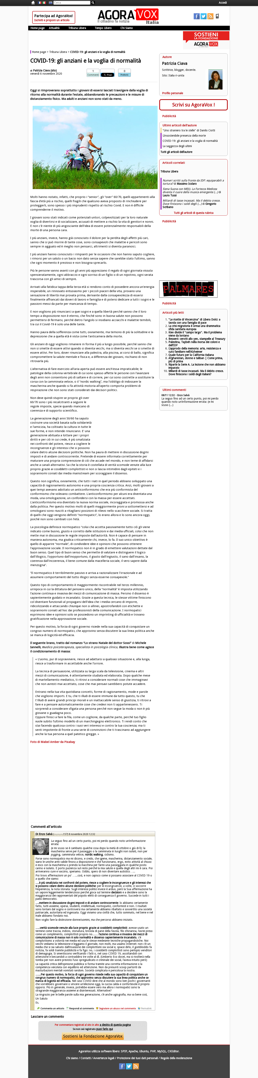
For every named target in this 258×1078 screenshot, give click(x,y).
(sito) (54, 70)
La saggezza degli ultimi (177, 146)
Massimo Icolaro (187, 183)
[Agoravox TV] (49, 2)
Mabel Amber (50, 742)
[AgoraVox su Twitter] (204, 18)
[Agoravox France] (40, 2)
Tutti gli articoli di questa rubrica (193, 212)
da (61, 742)
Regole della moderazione (176, 1058)
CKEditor (173, 1051)
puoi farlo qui (104, 1029)
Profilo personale (172, 93)
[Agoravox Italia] (44, 2)
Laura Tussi (170, 195)
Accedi (223, 2)
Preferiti (124, 75)
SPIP (124, 1051)
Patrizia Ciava (42, 70)
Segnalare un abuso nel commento (117, 1008)
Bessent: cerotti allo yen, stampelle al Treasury (197, 338)
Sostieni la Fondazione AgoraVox (93, 1036)
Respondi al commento (81, 1008)
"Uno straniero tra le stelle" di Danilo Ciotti (189, 130)
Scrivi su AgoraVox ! (193, 105)
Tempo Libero (103, 28)
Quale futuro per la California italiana (191, 354)
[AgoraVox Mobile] (217, 18)
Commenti (93, 75)
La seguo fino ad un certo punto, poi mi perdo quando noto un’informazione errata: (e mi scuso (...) (189, 402)
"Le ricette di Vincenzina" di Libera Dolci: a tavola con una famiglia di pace (194, 321)
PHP (153, 1051)
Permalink (146, 1008)
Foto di (35, 742)
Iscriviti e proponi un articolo (52, 20)
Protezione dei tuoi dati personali (137, 1058)
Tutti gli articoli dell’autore (176, 151)
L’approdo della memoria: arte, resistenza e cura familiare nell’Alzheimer (195, 350)
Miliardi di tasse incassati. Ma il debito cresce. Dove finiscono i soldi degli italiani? (196, 372)
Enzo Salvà (45, 834)
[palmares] (188, 296)
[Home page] (129, 23)
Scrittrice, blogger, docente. (179, 69)
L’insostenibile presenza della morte (184, 135)
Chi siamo (72, 1058)
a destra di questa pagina (115, 1024)
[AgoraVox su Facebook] (197, 18)
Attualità (54, 28)
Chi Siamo (127, 28)
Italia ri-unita (176, 75)
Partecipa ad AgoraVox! (53, 16)
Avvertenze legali (103, 1058)
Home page (37, 28)
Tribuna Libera (77, 28)
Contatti (86, 1058)
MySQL (161, 1051)
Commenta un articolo (52, 1008)
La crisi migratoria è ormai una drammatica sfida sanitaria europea (194, 327)
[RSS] (210, 18)
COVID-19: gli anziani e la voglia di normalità (190, 140)
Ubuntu (144, 1051)
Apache (133, 1051)
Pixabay (69, 742)
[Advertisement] (92, 785)
